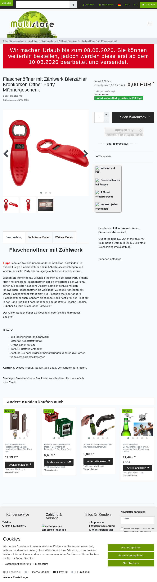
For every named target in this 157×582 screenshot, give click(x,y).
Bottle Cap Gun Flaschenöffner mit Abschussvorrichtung (97, 445)
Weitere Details (64, 237)
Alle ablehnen (131, 563)
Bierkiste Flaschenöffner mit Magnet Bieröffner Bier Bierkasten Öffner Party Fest (57, 446)
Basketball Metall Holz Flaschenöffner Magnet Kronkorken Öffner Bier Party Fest (18, 448)
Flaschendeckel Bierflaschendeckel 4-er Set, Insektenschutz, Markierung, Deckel (136, 448)
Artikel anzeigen (19, 464)
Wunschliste (104, 156)
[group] (19, 424)
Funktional (83, 571)
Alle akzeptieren (131, 547)
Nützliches (32, 41)
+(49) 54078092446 (15, 525)
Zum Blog (6, 3)
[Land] (119, 5)
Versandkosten (101, 94)
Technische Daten (39, 237)
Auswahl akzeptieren (130, 555)
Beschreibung (14, 237)
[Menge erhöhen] (106, 114)
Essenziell (15, 571)
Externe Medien (40, 571)
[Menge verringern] (106, 120)
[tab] (14, 237)
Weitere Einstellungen (16, 577)
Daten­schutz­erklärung (18, 563)
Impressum (98, 522)
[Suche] (73, 4)
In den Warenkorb (132, 117)
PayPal (63, 571)
